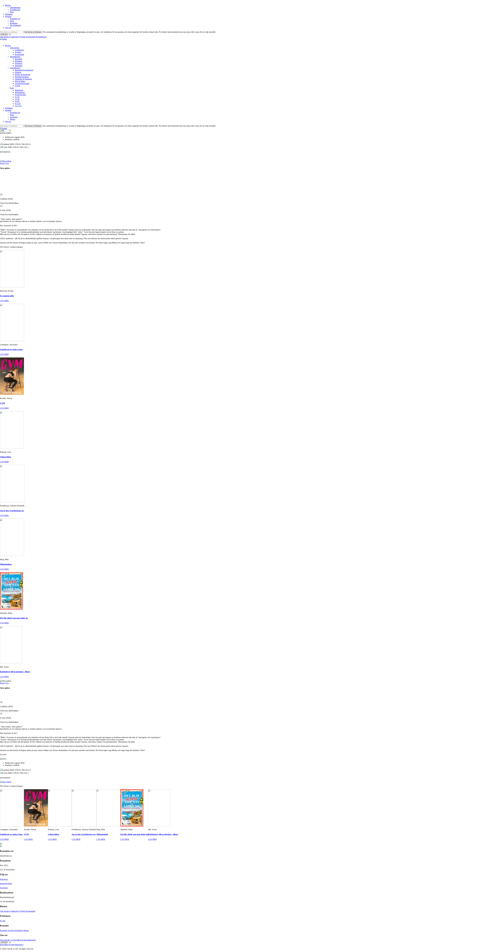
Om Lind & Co (6, 940)
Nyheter (22, 37)
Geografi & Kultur (22, 83)
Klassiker (18, 61)
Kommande (31, 37)
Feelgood (18, 63)
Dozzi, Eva (4, 163)
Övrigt (17, 86)
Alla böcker (5, 37)
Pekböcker (19, 90)
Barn (12, 12)
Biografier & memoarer (24, 70)
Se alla (2, 921)
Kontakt (8, 16)
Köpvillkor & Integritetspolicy (24, 940)
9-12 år (17, 104)
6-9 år (17, 101)
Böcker (8, 5)
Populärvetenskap (22, 77)
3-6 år (17, 99)
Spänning (18, 66)
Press (12, 21)
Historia (18, 72)
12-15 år (18, 106)
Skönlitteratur (15, 7)
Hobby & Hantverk (22, 75)
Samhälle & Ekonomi (23, 79)
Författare (9, 14)
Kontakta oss (15, 19)
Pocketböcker (41, 37)
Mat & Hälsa (20, 81)
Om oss (8, 28)
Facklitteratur (15, 10)
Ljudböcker (14, 37)
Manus (12, 119)
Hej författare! (15, 25)
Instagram (4, 879)
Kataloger (14, 23)
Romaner (18, 59)
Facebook (4, 888)
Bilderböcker (20, 92)
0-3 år (17, 97)
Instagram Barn (6, 883)
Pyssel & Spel (20, 95)
